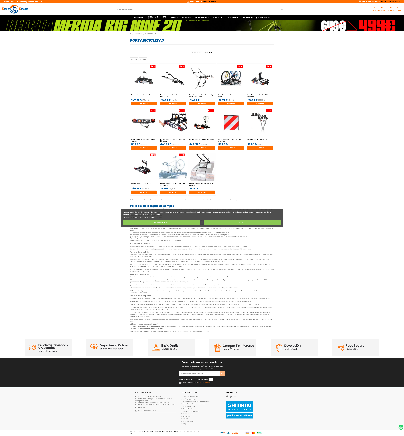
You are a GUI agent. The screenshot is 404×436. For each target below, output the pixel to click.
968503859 (141, 407)
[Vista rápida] (145, 92)
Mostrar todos (208, 53)
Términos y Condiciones (191, 411)
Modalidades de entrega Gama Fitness (196, 401)
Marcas (185, 419)
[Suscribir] (222, 373)
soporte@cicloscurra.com (147, 411)
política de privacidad (204, 382)
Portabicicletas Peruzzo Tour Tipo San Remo (172, 185)
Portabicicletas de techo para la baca (230, 96)
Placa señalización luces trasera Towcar (143, 140)
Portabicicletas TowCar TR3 (141, 184)
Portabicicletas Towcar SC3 (257, 139)
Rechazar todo (161, 222)
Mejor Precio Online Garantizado (194, 404)
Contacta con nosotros (191, 397)
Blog (184, 424)
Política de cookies (130, 217)
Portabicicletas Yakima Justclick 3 (201, 139)
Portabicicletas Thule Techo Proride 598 (170, 96)
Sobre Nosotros (188, 421)
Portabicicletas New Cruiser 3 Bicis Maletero (201, 185)
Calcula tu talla (188, 409)
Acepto (242, 222)
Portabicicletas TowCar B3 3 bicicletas (257, 96)
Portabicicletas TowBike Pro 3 (142, 95)
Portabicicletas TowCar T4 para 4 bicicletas (172, 140)
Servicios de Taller (189, 406)
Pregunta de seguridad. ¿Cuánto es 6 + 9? (193, 379)
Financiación (187, 416)
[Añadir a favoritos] (142, 92)
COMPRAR (144, 103)
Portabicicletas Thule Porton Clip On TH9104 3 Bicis (201, 96)
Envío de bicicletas (189, 399)
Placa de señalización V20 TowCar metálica (230, 140)
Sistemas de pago (189, 414)
